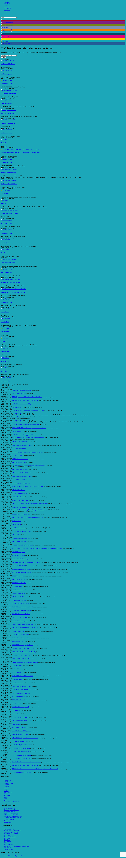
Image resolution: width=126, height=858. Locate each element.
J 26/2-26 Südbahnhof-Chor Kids (21, 483)
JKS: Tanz (7, 840)
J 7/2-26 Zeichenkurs (17, 455)
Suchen (3, 57)
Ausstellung (7, 780)
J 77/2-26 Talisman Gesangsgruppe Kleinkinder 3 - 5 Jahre (28, 410)
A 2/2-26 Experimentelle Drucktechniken (23, 624)
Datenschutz (7, 6)
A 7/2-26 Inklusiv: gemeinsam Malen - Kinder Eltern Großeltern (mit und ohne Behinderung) (37, 548)
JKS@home (7, 843)
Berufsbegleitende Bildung (11, 810)
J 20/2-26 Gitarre (16, 521)
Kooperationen (8, 847)
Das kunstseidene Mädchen (9, 172)
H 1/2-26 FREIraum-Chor (19, 448)
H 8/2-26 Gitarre (16, 534)
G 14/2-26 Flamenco (17, 679)
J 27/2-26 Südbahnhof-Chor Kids (21, 693)
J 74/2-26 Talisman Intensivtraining (21, 404)
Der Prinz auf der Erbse (8, 64)
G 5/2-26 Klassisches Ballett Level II (22, 476)
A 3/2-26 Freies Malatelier (19, 393)
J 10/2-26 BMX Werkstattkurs (20, 689)
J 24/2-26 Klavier (16, 420)
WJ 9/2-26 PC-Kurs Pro (18, 555)
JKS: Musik (7, 835)
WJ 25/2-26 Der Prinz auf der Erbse (21, 390)
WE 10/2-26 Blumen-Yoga (19, 469)
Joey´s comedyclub (6, 74)
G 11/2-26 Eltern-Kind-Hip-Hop (21, 614)
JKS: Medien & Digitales (11, 833)
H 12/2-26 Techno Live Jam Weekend (22, 545)
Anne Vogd (4, 341)
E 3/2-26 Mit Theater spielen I (20, 621)
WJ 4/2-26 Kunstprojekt (18, 552)
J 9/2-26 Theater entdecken (19, 717)
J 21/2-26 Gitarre (16, 710)
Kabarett (6, 786)
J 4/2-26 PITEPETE (17, 703)
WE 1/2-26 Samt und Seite (19, 579)
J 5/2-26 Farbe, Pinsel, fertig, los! (21, 603)
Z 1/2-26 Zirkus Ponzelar (19, 593)
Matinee (6, 791)
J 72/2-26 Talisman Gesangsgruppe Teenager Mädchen (27, 452)
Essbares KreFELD (9, 811)
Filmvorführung (8, 783)
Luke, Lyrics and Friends (8, 113)
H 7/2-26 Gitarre (16, 713)
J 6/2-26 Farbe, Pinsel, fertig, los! (21, 751)
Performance (7, 794)
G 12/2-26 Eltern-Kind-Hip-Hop (21, 748)
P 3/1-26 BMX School (18, 641)
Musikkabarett (8, 792)
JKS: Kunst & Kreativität (11, 832)
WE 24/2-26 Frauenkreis (18, 596)
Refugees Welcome (9, 819)
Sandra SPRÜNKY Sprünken (9, 213)
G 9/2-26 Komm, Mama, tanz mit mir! (22, 607)
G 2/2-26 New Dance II (18, 700)
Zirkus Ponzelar (8, 849)
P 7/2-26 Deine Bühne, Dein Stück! (21, 655)
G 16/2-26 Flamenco (17, 682)
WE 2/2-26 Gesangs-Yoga (19, 541)
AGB (5, 5)
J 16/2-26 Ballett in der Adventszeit (21, 755)
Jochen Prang (5, 331)
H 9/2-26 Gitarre (16, 724)
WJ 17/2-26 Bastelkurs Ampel (20, 459)
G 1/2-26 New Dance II (18, 497)
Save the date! (5, 193)
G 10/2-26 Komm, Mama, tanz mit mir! (22, 772)
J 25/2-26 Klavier (16, 669)
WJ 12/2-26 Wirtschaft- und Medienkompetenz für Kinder (27, 486)
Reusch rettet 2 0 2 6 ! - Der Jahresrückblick (13, 292)
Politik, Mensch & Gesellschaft (12, 817)
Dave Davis (4, 371)
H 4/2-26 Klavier (16, 431)
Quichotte (3, 143)
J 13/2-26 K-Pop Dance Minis (20, 741)
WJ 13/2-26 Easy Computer (19, 507)
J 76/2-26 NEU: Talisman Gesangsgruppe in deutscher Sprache (29, 428)
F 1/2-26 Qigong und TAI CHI (20, 734)
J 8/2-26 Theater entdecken (19, 617)
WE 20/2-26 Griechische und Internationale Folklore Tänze (28, 517)
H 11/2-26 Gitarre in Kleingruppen (21, 731)
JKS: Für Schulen (9, 829)
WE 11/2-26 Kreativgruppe (19, 441)
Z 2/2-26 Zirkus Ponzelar (19, 583)
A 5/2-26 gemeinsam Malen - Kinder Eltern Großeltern (27, 397)
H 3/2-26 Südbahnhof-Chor (19, 696)
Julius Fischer (5, 361)
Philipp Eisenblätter (6, 103)
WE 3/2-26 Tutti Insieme (18, 490)
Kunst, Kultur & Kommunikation (13, 816)
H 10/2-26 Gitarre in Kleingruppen (21, 538)
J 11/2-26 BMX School (18, 479)
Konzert (6, 788)
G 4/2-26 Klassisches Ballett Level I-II (22, 676)
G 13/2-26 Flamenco (17, 586)
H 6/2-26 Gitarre (16, 524)
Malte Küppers (5, 351)
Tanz (5, 800)
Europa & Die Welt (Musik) (11, 813)
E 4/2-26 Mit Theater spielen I (20, 727)
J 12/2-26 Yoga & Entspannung (20, 634)
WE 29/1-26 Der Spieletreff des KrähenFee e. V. (25, 400)
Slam (5, 798)
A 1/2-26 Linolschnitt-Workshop (21, 758)
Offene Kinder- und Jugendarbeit (13, 856)
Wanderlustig (4, 203)
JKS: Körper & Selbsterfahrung (12, 830)
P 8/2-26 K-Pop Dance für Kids (20, 658)
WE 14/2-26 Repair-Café (19, 462)
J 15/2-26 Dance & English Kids (21, 638)
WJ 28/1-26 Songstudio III (19, 417)
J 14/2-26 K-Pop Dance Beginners (21, 744)
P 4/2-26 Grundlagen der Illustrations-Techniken (25, 662)
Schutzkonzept (8, 8)
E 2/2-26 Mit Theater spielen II (20, 707)
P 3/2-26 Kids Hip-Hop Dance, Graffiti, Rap (24, 651)
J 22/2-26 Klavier (16, 413)
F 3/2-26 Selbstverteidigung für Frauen (22, 645)
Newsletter (7, 2)
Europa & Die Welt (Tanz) (11, 814)
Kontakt (6, 11)
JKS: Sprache (7, 838)
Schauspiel (7, 795)
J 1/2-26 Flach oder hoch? (19, 528)
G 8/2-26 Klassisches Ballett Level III (22, 720)
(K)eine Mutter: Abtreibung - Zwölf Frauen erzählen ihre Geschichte (21, 152)
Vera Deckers (5, 253)
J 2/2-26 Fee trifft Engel (18, 631)
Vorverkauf (7, 3)
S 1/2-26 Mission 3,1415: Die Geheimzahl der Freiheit (26, 562)
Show (5, 797)
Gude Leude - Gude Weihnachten (10, 282)
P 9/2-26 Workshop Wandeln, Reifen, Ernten (24, 648)
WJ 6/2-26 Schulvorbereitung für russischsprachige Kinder (28, 437)
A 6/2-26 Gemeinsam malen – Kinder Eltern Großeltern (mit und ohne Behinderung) (35, 769)
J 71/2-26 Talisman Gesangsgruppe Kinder (23, 435)
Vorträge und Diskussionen (11, 801)
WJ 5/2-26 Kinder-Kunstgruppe (20, 559)
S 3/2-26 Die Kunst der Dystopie (21, 569)
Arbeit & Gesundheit (9, 808)
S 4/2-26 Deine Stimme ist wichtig (21, 572)
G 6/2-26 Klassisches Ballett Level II (22, 686)
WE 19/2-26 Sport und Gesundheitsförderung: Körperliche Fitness (30, 503)
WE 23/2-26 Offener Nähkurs (20, 472)
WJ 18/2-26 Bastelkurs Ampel (20, 500)
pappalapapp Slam (6, 83)
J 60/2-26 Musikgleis (17, 407)
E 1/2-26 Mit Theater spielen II (20, 514)
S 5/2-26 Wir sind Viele (18, 576)
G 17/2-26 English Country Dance (21, 610)
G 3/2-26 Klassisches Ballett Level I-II (22, 445)
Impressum (7, 10)
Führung (6, 784)
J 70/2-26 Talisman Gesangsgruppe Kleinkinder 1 (25, 424)
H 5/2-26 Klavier (16, 672)
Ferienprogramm (8, 844)
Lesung (6, 789)
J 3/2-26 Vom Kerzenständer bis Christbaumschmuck (26, 762)
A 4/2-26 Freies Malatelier (19, 600)
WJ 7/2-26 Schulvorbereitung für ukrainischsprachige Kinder (28, 465)
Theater (6, 820)
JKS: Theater (7, 841)
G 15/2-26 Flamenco (17, 590)
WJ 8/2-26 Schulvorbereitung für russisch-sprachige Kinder (28, 510)
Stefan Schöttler (5, 381)
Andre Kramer (5, 312)
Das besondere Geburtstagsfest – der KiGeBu (16, 846)
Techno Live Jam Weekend (8, 93)
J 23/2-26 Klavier (16, 665)
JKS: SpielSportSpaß (10, 837)
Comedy (6, 781)
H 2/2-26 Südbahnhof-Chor (19, 493)
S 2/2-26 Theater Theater (19, 565)
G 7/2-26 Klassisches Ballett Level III (22, 531)
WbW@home (8, 822)
